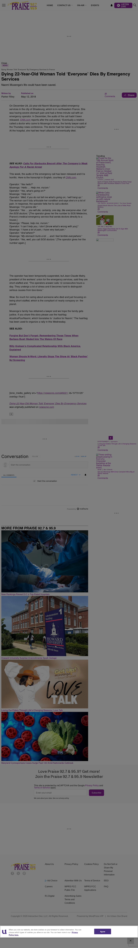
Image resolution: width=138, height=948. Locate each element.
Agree (102, 931)
